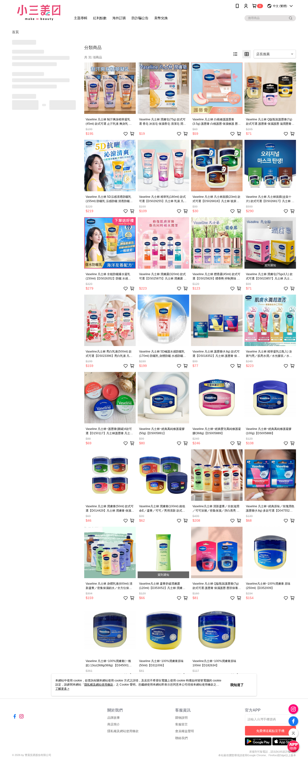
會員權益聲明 (184, 731)
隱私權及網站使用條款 (123, 731)
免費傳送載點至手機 (270, 731)
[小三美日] (38, 12)
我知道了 (237, 685)
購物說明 (181, 717)
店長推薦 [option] (263, 54)
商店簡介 (113, 724)
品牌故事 (113, 717)
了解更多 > (62, 688)
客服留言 (181, 724)
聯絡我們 (181, 738)
